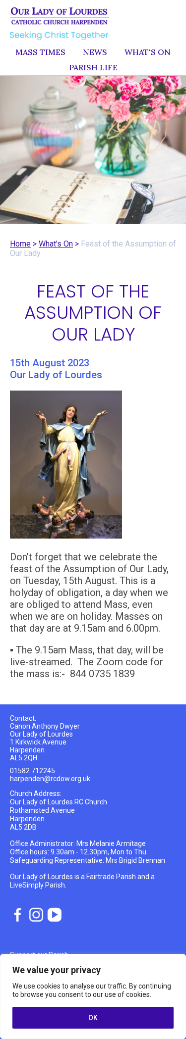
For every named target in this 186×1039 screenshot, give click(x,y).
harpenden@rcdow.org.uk (50, 779)
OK (93, 1018)
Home (20, 243)
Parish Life (93, 67)
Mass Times (40, 52)
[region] (93, 996)
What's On (147, 52)
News (95, 52)
